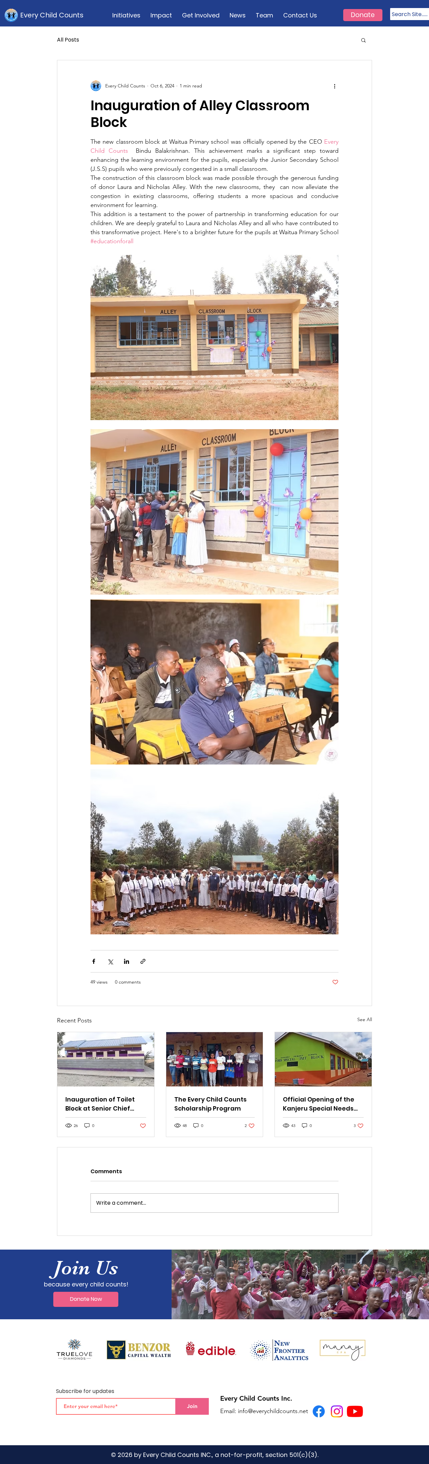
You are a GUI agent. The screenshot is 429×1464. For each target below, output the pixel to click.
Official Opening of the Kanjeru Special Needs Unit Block (318, 1104)
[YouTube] (355, 1411)
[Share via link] (143, 961)
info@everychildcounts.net (273, 1411)
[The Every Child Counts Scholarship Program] (214, 1059)
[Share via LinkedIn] (126, 961)
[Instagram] (337, 1411)
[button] (363, 40)
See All (364, 1019)
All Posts (68, 40)
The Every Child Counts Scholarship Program (210, 1104)
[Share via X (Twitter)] (110, 961)
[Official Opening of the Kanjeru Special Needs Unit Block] (323, 1059)
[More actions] (334, 86)
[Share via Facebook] (93, 961)
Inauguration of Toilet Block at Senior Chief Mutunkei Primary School (104, 1104)
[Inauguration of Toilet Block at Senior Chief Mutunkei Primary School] (105, 1059)
